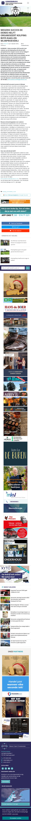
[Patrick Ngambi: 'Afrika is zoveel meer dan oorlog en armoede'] (5, 607)
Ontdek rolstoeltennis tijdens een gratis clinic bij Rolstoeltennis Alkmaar (20, 635)
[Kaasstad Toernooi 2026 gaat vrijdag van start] (5, 593)
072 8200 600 (7, 758)
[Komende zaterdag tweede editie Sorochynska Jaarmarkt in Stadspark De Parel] (5, 600)
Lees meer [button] (15, 814)
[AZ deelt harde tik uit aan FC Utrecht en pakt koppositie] (5, 643)
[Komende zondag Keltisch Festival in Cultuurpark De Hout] (5, 621)
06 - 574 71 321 (21, 215)
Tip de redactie (16, 230)
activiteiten (10, 191)
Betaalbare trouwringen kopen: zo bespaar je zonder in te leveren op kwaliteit (20, 613)
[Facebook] (2, 768)
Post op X (16, 227)
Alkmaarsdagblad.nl (11, 1)
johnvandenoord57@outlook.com (17, 79)
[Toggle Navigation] (28, 3)
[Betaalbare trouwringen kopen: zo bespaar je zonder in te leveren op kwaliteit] (5, 614)
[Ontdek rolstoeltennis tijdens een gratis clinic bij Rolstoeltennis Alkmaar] (5, 636)
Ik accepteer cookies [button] (15, 818)
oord (14, 191)
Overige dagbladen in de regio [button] (10, 804)
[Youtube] (9, 768)
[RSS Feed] (12, 768)
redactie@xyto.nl (7, 760)
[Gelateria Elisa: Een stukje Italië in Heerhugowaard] (5, 629)
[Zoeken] (28, 268)
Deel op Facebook (16, 223)
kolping (4, 191)
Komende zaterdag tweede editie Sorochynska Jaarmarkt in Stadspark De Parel (20, 599)
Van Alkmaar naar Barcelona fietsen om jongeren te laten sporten (18, 242)
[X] (5, 768)
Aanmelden (5, 781)
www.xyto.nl (6, 762)
